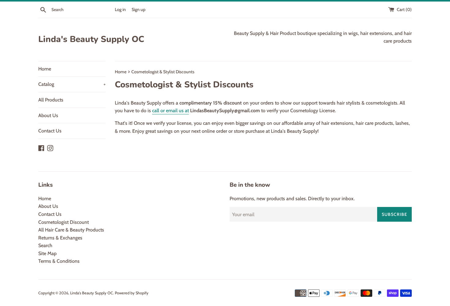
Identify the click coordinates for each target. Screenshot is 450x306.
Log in (120, 9)
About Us (48, 115)
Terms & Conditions (59, 261)
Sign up (138, 9)
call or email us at (170, 110)
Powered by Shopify (131, 293)
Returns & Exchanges (60, 238)
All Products (50, 100)
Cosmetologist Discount (63, 222)
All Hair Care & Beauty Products (71, 230)
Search (45, 245)
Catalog (72, 84)
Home (44, 69)
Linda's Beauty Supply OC (91, 39)
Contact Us (50, 131)
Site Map (47, 253)
